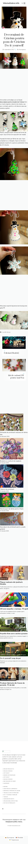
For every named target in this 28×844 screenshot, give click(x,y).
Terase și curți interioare (11, 792)
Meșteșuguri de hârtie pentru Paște (11, 509)
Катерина (22, 49)
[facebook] (2, 808)
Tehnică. (5, 796)
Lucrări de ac (6, 332)
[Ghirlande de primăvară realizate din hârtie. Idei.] (11, 422)
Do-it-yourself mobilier (10, 794)
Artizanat (6, 773)
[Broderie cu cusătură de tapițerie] (11, 449)
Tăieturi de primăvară (7, 489)
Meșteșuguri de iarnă (9, 781)
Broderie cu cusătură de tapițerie (10, 461)
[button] (22, 3)
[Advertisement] (14, 83)
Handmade (6, 783)
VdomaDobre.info (16, 825)
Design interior (7, 771)
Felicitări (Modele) (11, 353)
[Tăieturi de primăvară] (11, 476)
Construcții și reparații (10, 788)
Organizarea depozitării (10, 801)
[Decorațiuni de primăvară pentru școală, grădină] (11, 519)
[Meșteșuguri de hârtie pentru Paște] (11, 500)
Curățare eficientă (8, 798)
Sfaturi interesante (9, 803)
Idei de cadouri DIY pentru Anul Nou (16, 376)
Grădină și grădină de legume (11, 790)
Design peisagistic (8, 769)
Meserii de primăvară (9, 775)
